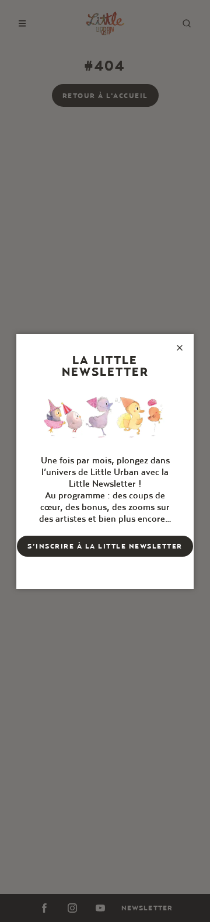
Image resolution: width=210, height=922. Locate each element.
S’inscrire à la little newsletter (105, 546)
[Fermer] (180, 348)
